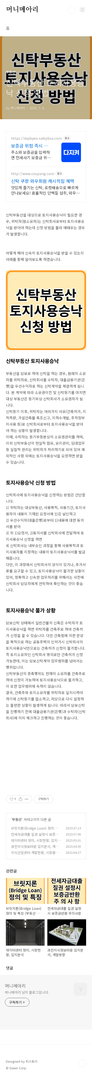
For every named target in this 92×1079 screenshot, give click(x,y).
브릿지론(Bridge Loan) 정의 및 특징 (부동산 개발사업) (34, 831)
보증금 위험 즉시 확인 (29, 145)
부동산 (17, 819)
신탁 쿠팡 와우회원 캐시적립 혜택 (42, 181)
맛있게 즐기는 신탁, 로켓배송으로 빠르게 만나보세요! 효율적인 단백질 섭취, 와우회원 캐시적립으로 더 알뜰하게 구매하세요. (45, 190)
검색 (71, 9)
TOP (82, 1063)
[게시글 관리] (27, 799)
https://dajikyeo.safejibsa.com (36, 138)
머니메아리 (22, 9)
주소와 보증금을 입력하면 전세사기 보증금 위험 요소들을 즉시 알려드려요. (31, 154)
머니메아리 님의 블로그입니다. (27, 992)
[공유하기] (20, 799)
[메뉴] (82, 9)
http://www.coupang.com (32, 174)
